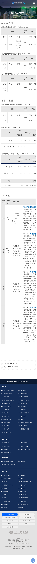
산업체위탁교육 (6, 446)
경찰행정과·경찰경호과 (8, 390)
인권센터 (4, 507)
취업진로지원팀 (6, 501)
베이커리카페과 (6, 422)
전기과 (21, 419)
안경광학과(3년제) (23, 400)
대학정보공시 (26, 520)
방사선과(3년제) (23, 403)
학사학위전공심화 (23, 446)
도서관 (21, 478)
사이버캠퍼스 (5, 491)
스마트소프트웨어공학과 (25, 422)
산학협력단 (5, 494)
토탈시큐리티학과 (6, 432)
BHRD (20, 507)
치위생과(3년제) (6, 403)
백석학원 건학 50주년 (7, 461)
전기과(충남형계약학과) (25, 429)
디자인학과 (5, 413)
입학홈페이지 (5, 443)
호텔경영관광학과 (23, 393)
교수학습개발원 (6, 475)
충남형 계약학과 (6, 452)
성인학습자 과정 (23, 443)
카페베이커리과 (23, 425)
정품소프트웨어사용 (10, 517)
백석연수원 (22, 488)
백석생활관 (5, 488)
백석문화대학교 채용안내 (8, 464)
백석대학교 (22, 461)
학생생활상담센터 (23, 504)
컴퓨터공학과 (22, 406)
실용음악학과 (22, 409)
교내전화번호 (26, 514)
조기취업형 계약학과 (24, 449)
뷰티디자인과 (5, 425)
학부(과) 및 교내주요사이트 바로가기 (17, 381)
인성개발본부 (22, 494)
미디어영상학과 (23, 416)
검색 (3, 3)
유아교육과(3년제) (6, 393)
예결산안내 (10, 520)
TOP (33, 561)
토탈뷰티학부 (5, 416)
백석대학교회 (22, 485)
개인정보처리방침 (9, 514)
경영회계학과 (22, 390)
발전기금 (4, 481)
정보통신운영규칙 (26, 517)
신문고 (27, 524)
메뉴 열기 (34, 3)
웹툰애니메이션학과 (24, 413)
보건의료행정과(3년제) (8, 400)
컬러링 (10, 524)
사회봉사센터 (22, 491)
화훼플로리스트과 (6, 419)
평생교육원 (5, 449)
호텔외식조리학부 (23, 396)
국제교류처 (22, 475)
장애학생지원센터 (23, 498)
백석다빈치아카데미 (7, 485)
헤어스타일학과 (6, 429)
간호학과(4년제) (6, 406)
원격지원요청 (9, 527)
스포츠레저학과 (6, 409)
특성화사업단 (22, 501)
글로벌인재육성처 (6, 478)
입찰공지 (4, 498)
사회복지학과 (5, 396)
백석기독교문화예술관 (25, 481)
